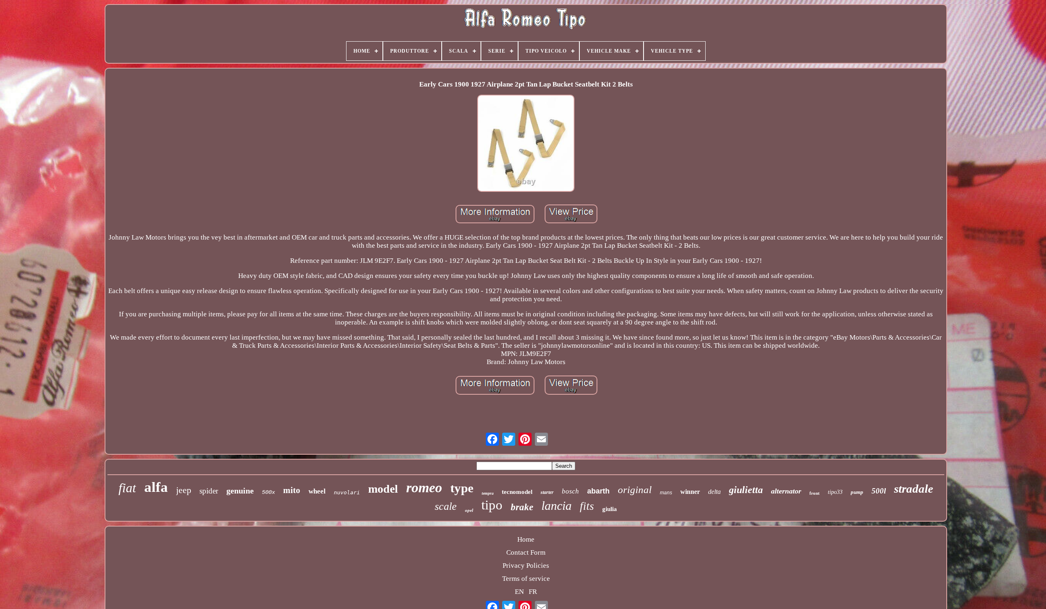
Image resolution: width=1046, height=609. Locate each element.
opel (469, 510)
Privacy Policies (526, 565)
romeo (424, 487)
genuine (240, 490)
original (635, 489)
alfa (156, 487)
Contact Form (525, 552)
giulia (609, 509)
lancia (556, 505)
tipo (492, 505)
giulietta (746, 490)
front (814, 493)
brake (522, 507)
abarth (598, 491)
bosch (570, 491)
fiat (127, 487)
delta (714, 491)
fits (587, 506)
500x (268, 492)
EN (519, 592)
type (462, 488)
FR (533, 592)
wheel (317, 491)
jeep (183, 490)
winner (690, 491)
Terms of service (526, 578)
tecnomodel (517, 492)
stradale (913, 488)
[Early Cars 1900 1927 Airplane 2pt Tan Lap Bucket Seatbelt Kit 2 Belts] (526, 144)
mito (291, 490)
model (383, 488)
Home (525, 539)
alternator (786, 491)
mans (666, 493)
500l (879, 491)
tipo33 (835, 492)
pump (857, 492)
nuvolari (347, 492)
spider (208, 491)
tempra (488, 493)
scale (446, 506)
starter (547, 492)
